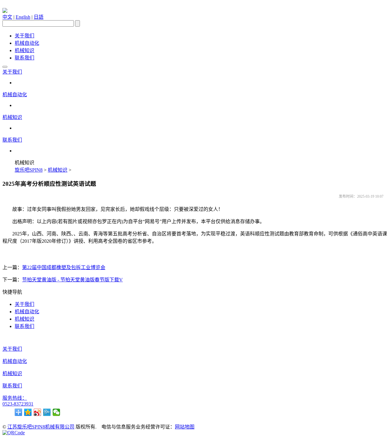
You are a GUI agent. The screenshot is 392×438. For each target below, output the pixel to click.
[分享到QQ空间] (28, 412)
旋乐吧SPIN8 (29, 170)
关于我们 (24, 35)
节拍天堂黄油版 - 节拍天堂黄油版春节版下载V (72, 279)
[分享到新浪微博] (37, 412)
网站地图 (184, 426)
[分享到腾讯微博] (47, 412)
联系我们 (24, 57)
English (23, 17)
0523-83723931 (17, 403)
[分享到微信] (56, 412)
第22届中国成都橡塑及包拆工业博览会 (63, 267)
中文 (7, 17)
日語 (38, 17)
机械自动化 (27, 43)
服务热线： (14, 398)
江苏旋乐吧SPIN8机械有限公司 (40, 426)
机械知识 (24, 50)
